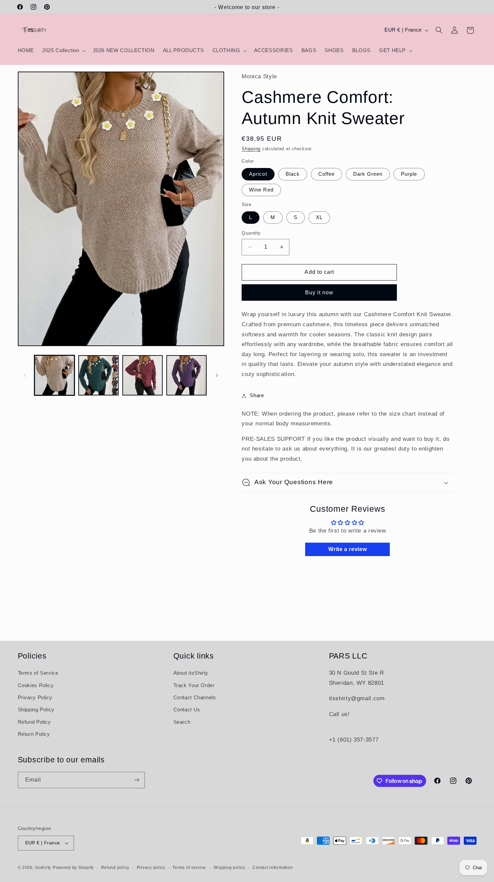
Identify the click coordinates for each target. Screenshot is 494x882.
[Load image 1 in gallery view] (54, 375)
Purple (409, 174)
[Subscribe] (136, 780)
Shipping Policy (36, 710)
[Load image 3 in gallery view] (142, 375)
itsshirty (43, 868)
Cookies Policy (36, 685)
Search (182, 722)
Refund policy (115, 868)
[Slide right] (216, 375)
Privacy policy (151, 868)
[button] (63, 50)
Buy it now (319, 292)
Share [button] (257, 395)
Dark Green (368, 174)
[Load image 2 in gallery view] (98, 375)
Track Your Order (194, 685)
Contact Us (186, 710)
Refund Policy (34, 722)
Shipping (251, 148)
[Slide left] (25, 375)
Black (293, 174)
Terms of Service (38, 673)
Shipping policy (229, 868)
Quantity (251, 233)
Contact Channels (194, 697)
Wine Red (261, 190)
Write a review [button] (347, 549)
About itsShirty (190, 673)
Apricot (258, 174)
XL (319, 217)
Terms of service (189, 868)
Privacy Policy (35, 697)
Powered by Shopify (73, 868)
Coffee (326, 174)
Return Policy (34, 734)
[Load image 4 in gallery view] (186, 375)
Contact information (272, 868)
